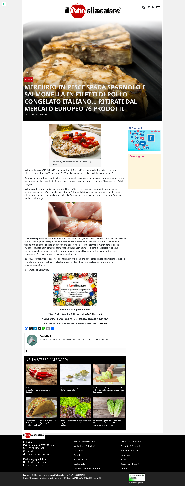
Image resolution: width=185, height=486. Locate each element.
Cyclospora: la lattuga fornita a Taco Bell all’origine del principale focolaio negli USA (41, 423)
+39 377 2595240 (36, 465)
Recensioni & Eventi (130, 463)
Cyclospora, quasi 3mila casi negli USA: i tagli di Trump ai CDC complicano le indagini (107, 423)
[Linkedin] (27, 350)
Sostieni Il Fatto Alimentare (86, 468)
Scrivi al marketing (37, 462)
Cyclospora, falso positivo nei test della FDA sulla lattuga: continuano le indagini (108, 390)
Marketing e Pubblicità (84, 446)
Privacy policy (80, 459)
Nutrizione (126, 455)
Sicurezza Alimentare (131, 441)
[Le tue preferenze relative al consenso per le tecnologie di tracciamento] (4, 4)
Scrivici (31, 451)
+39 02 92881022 (36, 448)
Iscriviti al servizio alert (84, 441)
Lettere (124, 468)
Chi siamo (78, 450)
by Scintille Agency (136, 483)
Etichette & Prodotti (130, 446)
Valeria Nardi (30, 115)
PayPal (86, 314)
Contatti (77, 455)
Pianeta (124, 459)
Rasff (46, 173)
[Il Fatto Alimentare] (92, 10)
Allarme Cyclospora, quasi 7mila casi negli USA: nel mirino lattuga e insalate (75, 423)
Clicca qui (97, 314)
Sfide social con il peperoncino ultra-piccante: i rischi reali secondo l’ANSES (41, 390)
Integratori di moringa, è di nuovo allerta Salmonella (74, 389)
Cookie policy (79, 463)
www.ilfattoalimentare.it (39, 454)
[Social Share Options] (132, 186)
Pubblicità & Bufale (130, 450)
